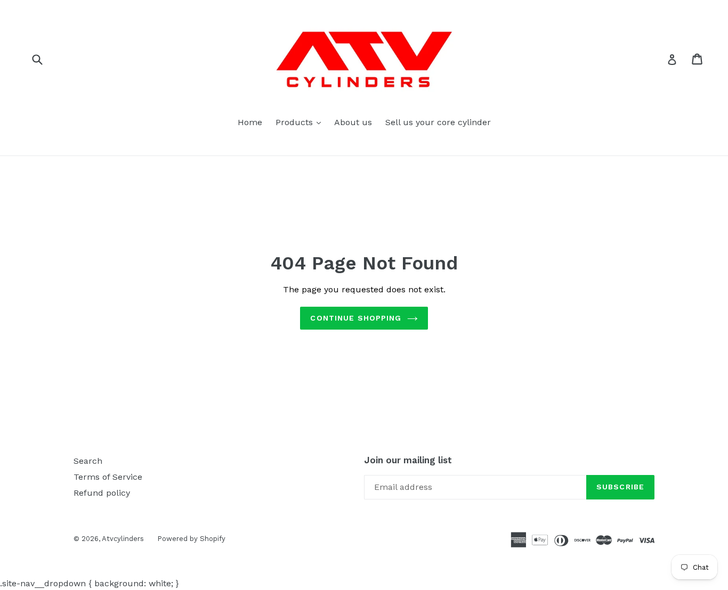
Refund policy (102, 493)
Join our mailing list (408, 460)
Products (301, 122)
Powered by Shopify (191, 539)
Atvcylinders (123, 539)
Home (250, 122)
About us (353, 122)
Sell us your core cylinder (438, 122)
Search (88, 461)
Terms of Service (108, 477)
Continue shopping (355, 318)
